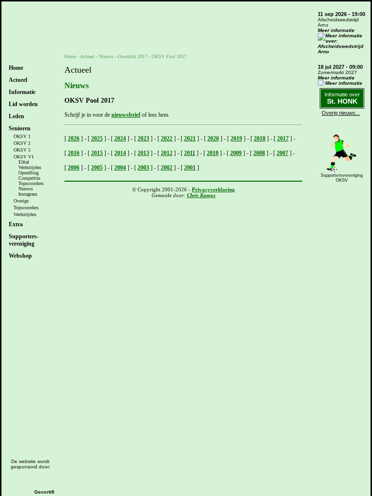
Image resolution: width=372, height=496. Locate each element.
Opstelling (28, 172)
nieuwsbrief (125, 114)
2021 (190, 138)
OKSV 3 (22, 150)
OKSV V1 (24, 156)
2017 (283, 138)
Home (16, 67)
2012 (166, 153)
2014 (120, 153)
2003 (143, 167)
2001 (190, 167)
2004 (120, 167)
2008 (259, 153)
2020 (213, 138)
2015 (97, 153)
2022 (166, 138)
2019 (236, 138)
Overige (21, 200)
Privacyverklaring (213, 189)
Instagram (27, 194)
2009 (236, 153)
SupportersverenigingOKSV (342, 178)
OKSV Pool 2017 (169, 56)
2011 (189, 153)
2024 (120, 138)
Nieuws (25, 188)
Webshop (20, 255)
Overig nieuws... (341, 113)
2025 (97, 138)
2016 (73, 153)
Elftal (23, 162)
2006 (73, 167)
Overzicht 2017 (132, 56)
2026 (73, 138)
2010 (212, 153)
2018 (259, 138)
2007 (282, 153)
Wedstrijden (29, 167)
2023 (143, 138)
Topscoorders (31, 183)
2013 (143, 153)
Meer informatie (336, 30)
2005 (97, 167)
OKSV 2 (22, 143)
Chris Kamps (201, 195)
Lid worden (23, 104)
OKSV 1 (22, 136)
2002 (166, 167)
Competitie (29, 178)
